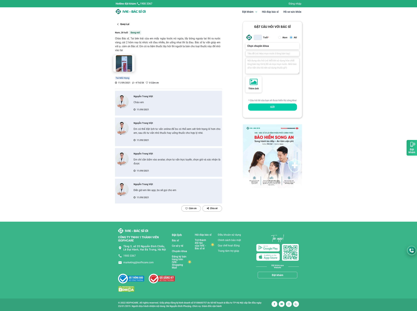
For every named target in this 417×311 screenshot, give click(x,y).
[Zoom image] (124, 63)
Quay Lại (124, 24)
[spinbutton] (258, 37)
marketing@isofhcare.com (138, 262)
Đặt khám (277, 275)
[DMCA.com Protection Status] (126, 288)
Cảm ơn (193, 208)
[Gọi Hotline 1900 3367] (412, 250)
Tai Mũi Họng (122, 78)
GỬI (272, 107)
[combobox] (247, 46)
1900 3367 (146, 3)
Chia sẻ (214, 208)
